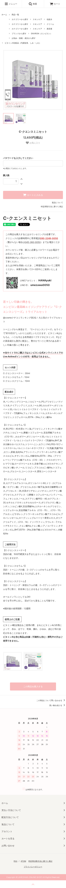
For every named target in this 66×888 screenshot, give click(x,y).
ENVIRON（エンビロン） (41, 33)
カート (57, 3)
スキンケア (37, 19)
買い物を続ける (56, 705)
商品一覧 (15, 14)
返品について (57, 202)
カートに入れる (34, 195)
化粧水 (49, 19)
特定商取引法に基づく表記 (52, 206)
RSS (15, 861)
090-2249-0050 (49, 238)
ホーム (4, 14)
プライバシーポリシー (33, 867)
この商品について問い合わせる (49, 700)
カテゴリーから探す (20, 19)
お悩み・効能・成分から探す (24, 38)
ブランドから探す (19, 33)
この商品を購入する (33, 686)
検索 (34, 3)
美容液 (49, 29)
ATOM (23, 861)
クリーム (50, 24)
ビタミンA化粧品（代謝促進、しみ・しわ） (23, 43)
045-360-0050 (33, 242)
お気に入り (34, 143)
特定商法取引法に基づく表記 (40, 861)
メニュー (12, 3)
